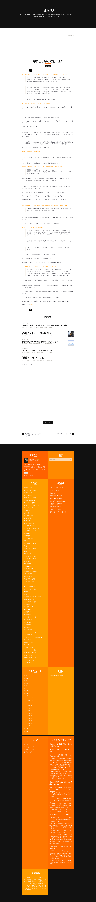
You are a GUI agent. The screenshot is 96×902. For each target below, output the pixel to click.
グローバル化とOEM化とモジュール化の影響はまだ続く (45, 325)
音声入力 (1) (27, 510)
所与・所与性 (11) (29, 518)
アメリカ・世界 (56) (29, 525)
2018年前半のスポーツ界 (64, 434)
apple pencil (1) (28, 629)
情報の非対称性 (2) (29, 523)
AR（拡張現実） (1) (29, 574)
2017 (27, 729)
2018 (27, 696)
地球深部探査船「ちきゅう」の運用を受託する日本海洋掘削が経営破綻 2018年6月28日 (44, 205)
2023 (27, 683)
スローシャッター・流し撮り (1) (33, 637)
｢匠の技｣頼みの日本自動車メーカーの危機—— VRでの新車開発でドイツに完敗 (42, 166)
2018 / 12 (30, 698)
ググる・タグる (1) (29, 622)
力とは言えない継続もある (58, 501)
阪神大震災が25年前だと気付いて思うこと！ (40, 342)
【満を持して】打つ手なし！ (34, 358)
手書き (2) (27, 536)
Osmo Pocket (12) (29, 645)
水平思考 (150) (28, 495)
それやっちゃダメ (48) (30, 558)
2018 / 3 (30, 721)
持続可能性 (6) (28, 576)
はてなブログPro (28, 752)
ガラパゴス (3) (28, 635)
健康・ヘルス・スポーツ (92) (32, 505)
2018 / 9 (30, 705)
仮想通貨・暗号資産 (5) (30, 571)
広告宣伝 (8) (27, 614)
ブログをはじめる (29, 747)
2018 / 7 (30, 710)
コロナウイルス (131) (30, 617)
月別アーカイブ (35, 671)
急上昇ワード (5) (28, 607)
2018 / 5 (30, 715)
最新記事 (60, 483)
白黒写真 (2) (27, 612)
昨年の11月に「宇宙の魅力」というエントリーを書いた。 (37, 103)
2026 (27, 675)
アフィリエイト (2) (29, 660)
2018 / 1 (30, 726)
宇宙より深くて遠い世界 (48, 61)
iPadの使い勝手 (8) (29, 599)
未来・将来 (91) (28, 538)
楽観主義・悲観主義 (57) (31, 556)
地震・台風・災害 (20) (30, 579)
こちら (67, 809)
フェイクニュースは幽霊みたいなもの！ (38, 350)
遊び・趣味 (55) (28, 569)
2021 (27, 688)
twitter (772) (27, 553)
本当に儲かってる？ (56, 490)
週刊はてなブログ (29, 749)
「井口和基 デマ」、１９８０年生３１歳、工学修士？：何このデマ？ (40, 266)
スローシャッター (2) (30, 650)
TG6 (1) (26, 541)
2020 (27, 691)
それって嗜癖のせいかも (57, 487)
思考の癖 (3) (27, 561)
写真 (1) (26, 546)
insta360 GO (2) (28, 642)
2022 (27, 685)
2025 (27, 678)
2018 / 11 (30, 700)
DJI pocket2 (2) (28, 609)
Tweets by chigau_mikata (56, 675)
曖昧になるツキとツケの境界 (58, 512)
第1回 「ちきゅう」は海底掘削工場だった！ (33, 227)
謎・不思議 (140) (28, 515)
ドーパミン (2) (28, 662)
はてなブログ (27, 744)
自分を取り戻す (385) (30, 490)
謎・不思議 (48, 66)
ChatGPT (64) (28, 487)
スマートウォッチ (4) (30, 632)
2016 (27, 731)
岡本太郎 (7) (27, 627)
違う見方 (48, 10)
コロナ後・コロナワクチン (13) (32, 596)
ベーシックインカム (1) (30, 652)
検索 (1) (26, 594)
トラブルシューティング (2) (31, 531)
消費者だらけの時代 (56, 504)
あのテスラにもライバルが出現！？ (36, 333)
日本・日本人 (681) (29, 508)
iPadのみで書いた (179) (30, 657)
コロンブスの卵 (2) (29, 647)
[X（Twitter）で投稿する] (30, 70)
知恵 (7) (26, 551)
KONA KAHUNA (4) (29, 586)
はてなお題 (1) (28, 619)
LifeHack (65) (27, 563)
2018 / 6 (30, 713)
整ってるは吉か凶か (56, 498)
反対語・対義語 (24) (29, 500)
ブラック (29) (28, 640)
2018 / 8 (30, 708)
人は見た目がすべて (56, 506)
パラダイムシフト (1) (30, 543)
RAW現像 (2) (27, 591)
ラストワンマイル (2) (30, 602)
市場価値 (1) (27, 533)
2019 (27, 693)
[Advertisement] (48, 48)
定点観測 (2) (27, 604)
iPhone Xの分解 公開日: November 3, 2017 (32, 151)
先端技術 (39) (28, 566)
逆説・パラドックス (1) (30, 548)
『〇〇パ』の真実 (55, 509)
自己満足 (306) (28, 513)
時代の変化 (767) (28, 492)
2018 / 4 (30, 718)
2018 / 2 (30, 723)
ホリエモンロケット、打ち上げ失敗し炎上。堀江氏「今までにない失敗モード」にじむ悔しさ (46, 74)
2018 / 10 (30, 703)
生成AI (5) (27, 520)
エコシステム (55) (29, 581)
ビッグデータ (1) (28, 624)
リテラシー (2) (28, 584)
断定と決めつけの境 (56, 496)
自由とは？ (53, 493)
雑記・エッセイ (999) (30, 498)
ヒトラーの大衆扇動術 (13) (31, 528)
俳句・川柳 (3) (28, 655)
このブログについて (29, 475)
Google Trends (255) (29, 503)
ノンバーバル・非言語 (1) (31, 589)
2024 (27, 680)
